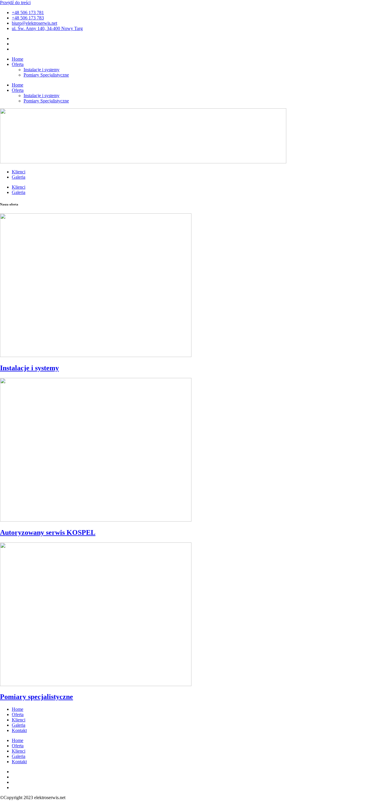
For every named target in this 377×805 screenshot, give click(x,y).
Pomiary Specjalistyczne (46, 74)
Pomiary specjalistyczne (36, 697)
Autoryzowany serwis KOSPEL (47, 532)
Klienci (18, 171)
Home (17, 59)
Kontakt (19, 730)
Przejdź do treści (15, 2)
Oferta (18, 64)
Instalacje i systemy (41, 69)
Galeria (18, 177)
